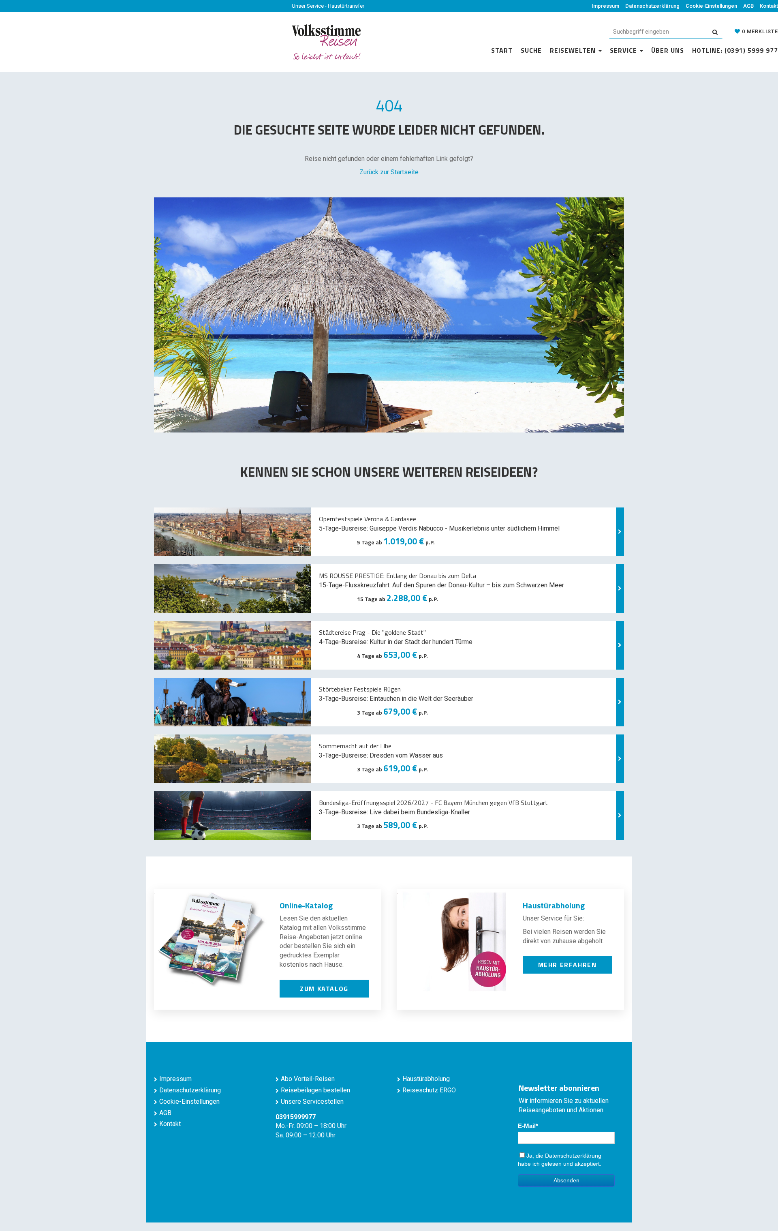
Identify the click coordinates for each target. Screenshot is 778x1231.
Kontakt (769, 6)
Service (624, 50)
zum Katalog (324, 988)
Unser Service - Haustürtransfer (328, 6)
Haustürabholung (426, 1079)
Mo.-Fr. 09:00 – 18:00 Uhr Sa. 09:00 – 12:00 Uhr (311, 1126)
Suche (531, 50)
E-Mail (527, 1125)
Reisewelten (574, 50)
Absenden (566, 1180)
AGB (748, 6)
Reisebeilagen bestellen (315, 1090)
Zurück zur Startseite (389, 172)
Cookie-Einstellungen (711, 6)
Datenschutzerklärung (652, 6)
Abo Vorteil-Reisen (308, 1079)
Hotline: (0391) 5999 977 (735, 50)
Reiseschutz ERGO (429, 1090)
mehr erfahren (567, 965)
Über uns (667, 50)
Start (502, 50)
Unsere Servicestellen (312, 1101)
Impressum (605, 6)
